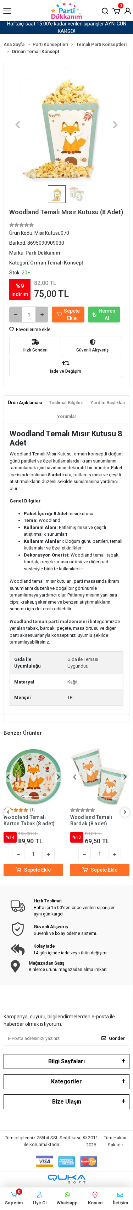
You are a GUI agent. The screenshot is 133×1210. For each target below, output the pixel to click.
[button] (116, 10)
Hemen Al (107, 314)
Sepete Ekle (72, 314)
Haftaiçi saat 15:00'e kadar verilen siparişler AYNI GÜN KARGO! (66, 27)
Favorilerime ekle (32, 329)
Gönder (117, 1038)
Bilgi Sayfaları (66, 1061)
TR (70, 697)
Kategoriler (66, 1081)
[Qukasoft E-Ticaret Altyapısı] (66, 1179)
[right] (125, 812)
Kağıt (72, 682)
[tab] (25, 403)
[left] (8, 812)
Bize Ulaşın (66, 1101)
